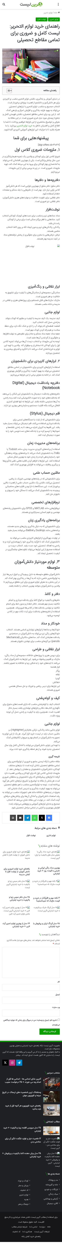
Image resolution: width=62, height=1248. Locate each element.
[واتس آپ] (35, 818)
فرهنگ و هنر (23, 1204)
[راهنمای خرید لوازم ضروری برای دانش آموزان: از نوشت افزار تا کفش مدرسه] (16, 858)
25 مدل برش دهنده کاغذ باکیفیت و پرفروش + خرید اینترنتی (21, 1155)
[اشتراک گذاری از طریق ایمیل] (20, 818)
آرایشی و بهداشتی (51, 1198)
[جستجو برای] (3, 5)
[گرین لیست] (31, 4)
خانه (56, 12)
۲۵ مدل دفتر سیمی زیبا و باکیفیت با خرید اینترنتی (19, 898)
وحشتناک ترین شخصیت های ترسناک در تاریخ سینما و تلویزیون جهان (21, 1094)
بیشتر (18, 1055)
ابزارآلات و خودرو (51, 1189)
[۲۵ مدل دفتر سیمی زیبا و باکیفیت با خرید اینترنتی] (16, 887)
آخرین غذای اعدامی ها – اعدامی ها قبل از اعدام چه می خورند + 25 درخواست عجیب (23, 1080)
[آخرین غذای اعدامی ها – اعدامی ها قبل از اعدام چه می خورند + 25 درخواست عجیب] (51, 1083)
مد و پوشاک (53, 1180)
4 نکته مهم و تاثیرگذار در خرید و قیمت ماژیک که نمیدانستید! (46, 899)
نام (59, 981)
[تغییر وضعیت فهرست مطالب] (7, 90)
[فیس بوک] (49, 818)
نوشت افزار (41, 19)
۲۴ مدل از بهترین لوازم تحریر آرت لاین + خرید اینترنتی (16, 925)
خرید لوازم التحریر (24, 126)
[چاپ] (13, 818)
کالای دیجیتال (52, 1203)
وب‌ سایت (56, 1007)
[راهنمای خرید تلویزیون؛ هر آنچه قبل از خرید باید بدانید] (51, 1110)
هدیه (26, 1199)
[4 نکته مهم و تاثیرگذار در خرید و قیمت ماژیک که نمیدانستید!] (46, 887)
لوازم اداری (51, 835)
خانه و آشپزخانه (52, 1184)
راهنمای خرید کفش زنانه (31, 1236)
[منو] (58, 5)
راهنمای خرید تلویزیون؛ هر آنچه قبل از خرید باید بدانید (23, 1107)
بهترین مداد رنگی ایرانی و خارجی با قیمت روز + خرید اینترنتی (48, 871)
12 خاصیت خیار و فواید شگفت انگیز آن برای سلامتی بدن (23, 1140)
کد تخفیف (24, 1190)
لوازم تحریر (48, 12)
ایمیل (58, 994)
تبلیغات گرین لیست (42, 1231)
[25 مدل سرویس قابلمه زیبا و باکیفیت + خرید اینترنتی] (51, 1130)
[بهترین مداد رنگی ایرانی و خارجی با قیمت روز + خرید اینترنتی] (46, 857)
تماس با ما (33, 1227)
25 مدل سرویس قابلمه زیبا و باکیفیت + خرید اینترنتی (22, 1129)
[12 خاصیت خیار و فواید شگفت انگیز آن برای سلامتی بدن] (51, 1143)
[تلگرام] (27, 818)
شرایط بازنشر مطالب (19, 1227)
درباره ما (42, 1227)
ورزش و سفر (23, 1185)
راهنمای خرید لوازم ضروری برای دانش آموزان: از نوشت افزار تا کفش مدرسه (17, 871)
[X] (42, 818)
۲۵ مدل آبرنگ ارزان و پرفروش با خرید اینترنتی (46, 925)
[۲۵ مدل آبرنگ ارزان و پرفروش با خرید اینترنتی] (46, 913)
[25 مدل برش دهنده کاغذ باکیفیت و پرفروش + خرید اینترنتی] (51, 1160)
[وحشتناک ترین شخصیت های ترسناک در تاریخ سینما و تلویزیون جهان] (51, 1096)
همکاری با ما (27, 1231)
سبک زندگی (53, 1194)
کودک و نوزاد (23, 1180)
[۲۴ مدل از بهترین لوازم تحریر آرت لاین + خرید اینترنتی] (16, 913)
